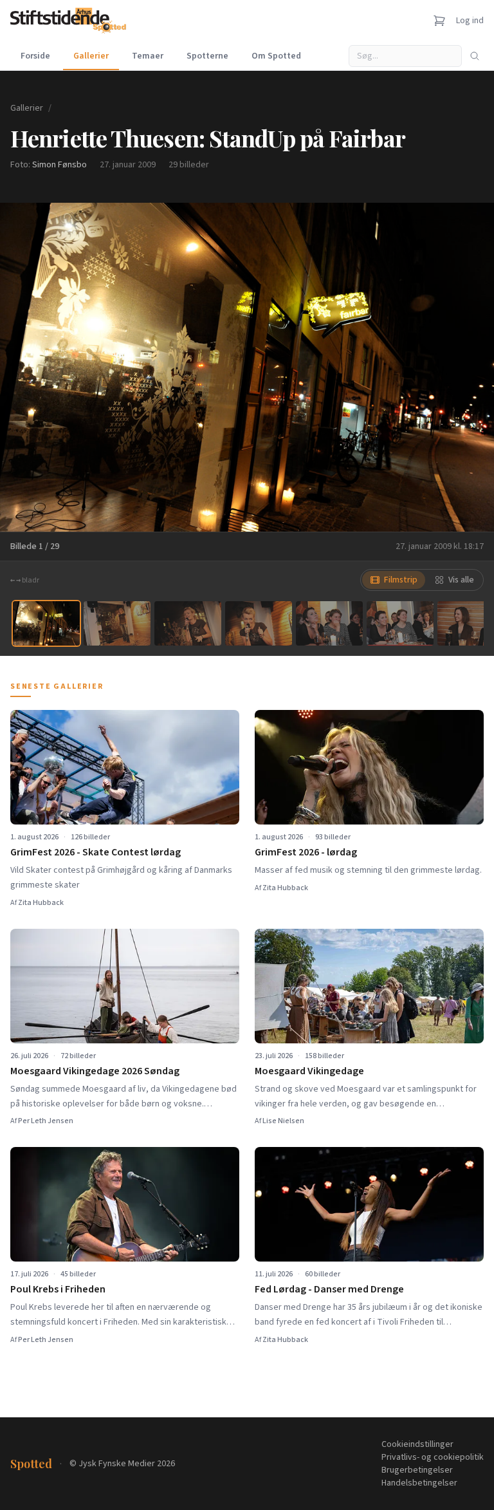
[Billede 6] (400, 623)
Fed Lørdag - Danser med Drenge (329, 1289)
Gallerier (91, 56)
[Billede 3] (187, 623)
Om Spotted (276, 56)
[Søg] (475, 56)
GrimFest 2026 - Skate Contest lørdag (95, 852)
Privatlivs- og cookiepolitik (432, 1457)
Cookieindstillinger (417, 1444)
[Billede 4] (258, 623)
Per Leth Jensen (45, 1120)
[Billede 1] (46, 623)
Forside (35, 56)
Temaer (147, 56)
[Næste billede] (468, 366)
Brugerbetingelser (417, 1470)
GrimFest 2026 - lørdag (306, 852)
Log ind (470, 20)
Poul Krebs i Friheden (57, 1289)
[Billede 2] (117, 623)
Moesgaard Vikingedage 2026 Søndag (94, 1071)
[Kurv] (439, 20)
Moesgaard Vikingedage (309, 1071)
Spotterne (207, 56)
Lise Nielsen (283, 1120)
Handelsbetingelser (419, 1483)
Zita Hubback (41, 902)
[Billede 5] (329, 623)
